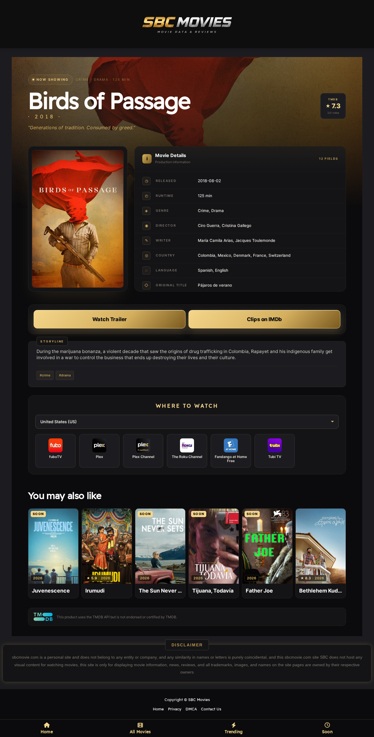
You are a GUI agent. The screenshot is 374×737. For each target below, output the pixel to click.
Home (158, 709)
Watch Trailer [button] (109, 319)
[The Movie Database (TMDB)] (43, 617)
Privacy (174, 709)
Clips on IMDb (264, 319)
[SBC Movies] (187, 24)
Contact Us (211, 709)
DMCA (191, 709)
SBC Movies (199, 699)
